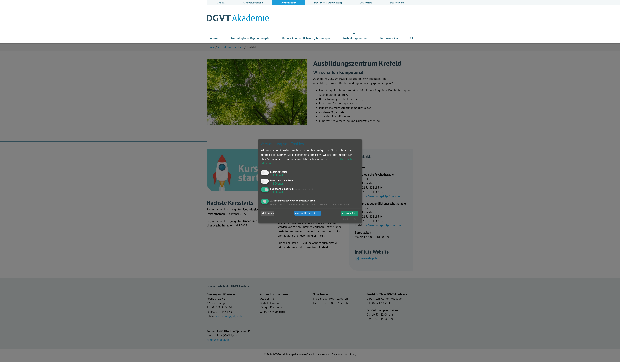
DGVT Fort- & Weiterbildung (328, 2)
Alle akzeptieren (349, 213)
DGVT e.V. (220, 2)
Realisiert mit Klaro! (350, 219)
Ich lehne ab (268, 213)
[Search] (411, 38)
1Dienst (276, 175)
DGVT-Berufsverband (253, 2)
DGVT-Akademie (288, 2)
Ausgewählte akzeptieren (307, 213)
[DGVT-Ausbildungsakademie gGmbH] (238, 19)
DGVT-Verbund (397, 2)
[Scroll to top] (612, 354)
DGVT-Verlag (366, 2)
